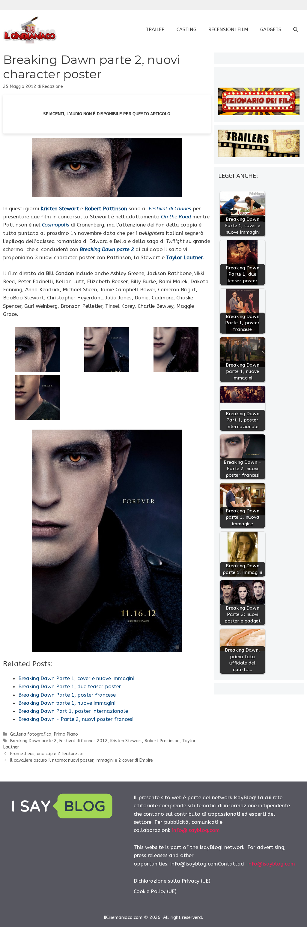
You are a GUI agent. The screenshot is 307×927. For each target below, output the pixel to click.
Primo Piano (66, 734)
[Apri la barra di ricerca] (295, 29)
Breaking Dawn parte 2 (107, 249)
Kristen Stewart (59, 209)
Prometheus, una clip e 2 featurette (47, 753)
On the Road (176, 217)
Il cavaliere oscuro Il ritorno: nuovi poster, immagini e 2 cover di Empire (81, 760)
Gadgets (270, 29)
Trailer (155, 29)
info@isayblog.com (196, 830)
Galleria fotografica (30, 734)
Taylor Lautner (184, 257)
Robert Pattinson (106, 209)
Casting (186, 29)
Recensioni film (228, 29)
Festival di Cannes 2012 (83, 740)
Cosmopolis (55, 225)
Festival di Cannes (170, 209)
